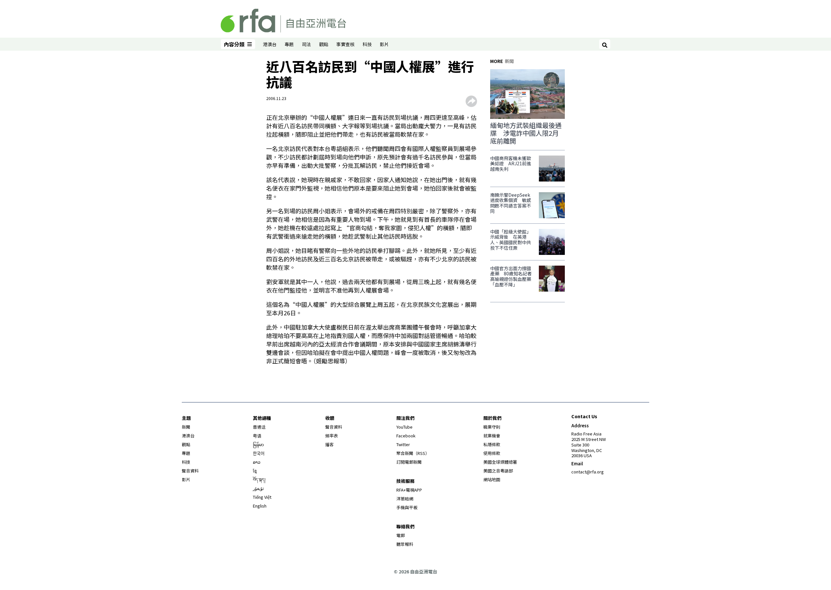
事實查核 (345, 44)
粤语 (257, 436)
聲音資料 (190, 471)
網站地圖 (491, 479)
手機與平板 (406, 507)
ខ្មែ (255, 471)
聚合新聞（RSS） (412, 453)
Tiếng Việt (262, 497)
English (260, 506)
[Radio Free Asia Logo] (283, 19)
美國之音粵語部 (498, 471)
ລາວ (256, 462)
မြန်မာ (258, 444)
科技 (367, 44)
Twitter (403, 444)
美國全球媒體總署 (500, 462)
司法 (306, 44)
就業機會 (491, 436)
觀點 (323, 44)
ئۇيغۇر (258, 488)
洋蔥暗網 (404, 499)
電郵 (400, 535)
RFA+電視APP (409, 490)
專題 (289, 44)
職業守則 (491, 427)
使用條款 (491, 453)
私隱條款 (491, 444)
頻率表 (331, 436)
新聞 (186, 427)
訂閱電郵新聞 (409, 462)
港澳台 (270, 44)
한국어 (259, 453)
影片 (384, 44)
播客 (329, 444)
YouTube (404, 427)
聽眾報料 (404, 544)
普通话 (259, 427)
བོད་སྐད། (259, 479)
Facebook (406, 436)
